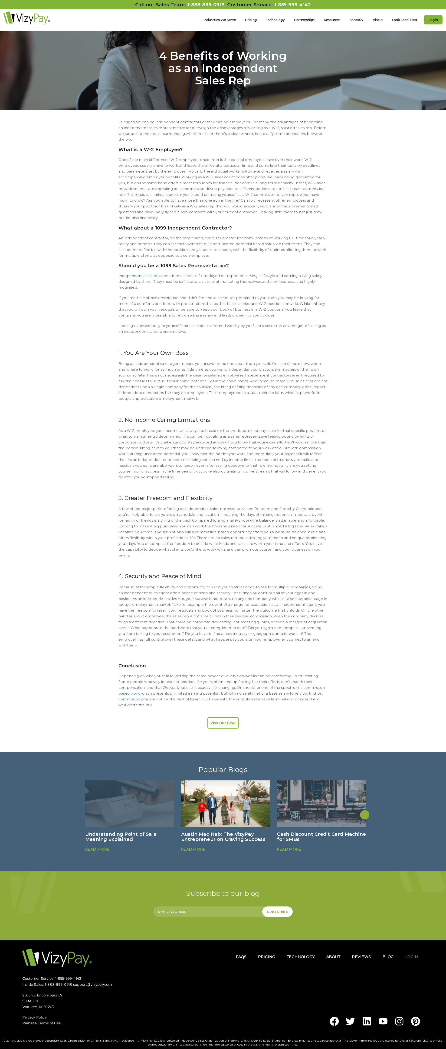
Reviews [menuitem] (361, 957)
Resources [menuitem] (332, 20)
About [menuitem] (378, 20)
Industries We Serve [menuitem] (220, 20)
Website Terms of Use (41, 1023)
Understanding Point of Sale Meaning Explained (121, 836)
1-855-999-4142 (292, 4)
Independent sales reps (139, 275)
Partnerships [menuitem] (304, 20)
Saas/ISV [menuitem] (356, 20)
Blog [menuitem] (388, 957)
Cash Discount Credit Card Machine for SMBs (321, 836)
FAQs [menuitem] (241, 957)
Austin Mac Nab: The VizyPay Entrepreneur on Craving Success (223, 836)
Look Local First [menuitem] (404, 20)
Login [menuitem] (433, 20)
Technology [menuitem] (275, 20)
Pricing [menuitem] (251, 20)
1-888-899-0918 (207, 4)
